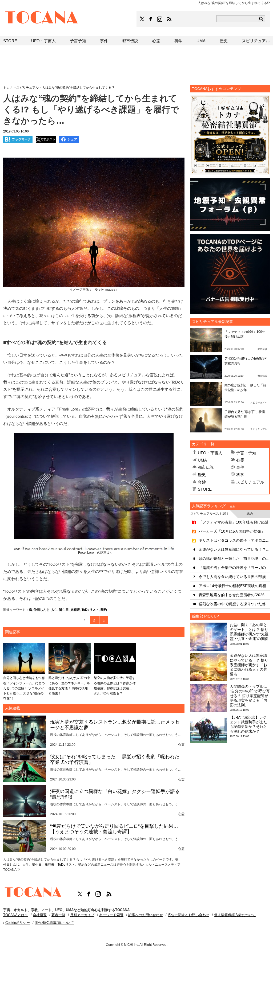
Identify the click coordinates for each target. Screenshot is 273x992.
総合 (250, 513)
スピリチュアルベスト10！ (209, 513)
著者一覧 (58, 915)
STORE (205, 489)
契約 (104, 610)
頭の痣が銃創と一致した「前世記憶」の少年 (234, 558)
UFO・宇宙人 (210, 453)
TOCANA (41, 18)
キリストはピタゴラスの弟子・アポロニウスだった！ (234, 540)
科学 (240, 474)
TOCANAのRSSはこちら (169, 19)
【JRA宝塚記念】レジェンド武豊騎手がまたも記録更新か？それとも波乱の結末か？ (248, 724)
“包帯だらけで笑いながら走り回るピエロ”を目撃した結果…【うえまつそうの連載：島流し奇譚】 (114, 829)
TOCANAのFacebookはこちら (151, 19)
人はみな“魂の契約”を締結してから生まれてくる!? (78, 87)
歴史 (202, 474)
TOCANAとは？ (15, 915)
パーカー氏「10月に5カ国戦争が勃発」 (232, 531)
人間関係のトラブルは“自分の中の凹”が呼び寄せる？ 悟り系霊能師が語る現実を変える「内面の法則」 (250, 695)
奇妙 (202, 482)
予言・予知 (246, 453)
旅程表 (75, 610)
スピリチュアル (250, 482)
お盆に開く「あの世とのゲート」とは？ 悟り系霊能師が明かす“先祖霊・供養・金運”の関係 (249, 632)
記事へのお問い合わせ (145, 915)
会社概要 (40, 915)
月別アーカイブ (82, 915)
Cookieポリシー (17, 923)
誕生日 (64, 610)
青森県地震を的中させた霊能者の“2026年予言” (234, 595)
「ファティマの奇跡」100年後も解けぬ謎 (233, 522)
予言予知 (78, 40)
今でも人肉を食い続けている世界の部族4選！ (234, 577)
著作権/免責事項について (54, 923)
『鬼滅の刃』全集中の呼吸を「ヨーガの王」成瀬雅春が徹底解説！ (234, 567)
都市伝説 (206, 467)
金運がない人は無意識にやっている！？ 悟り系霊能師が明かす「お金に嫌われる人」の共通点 (234, 549)
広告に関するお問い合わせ (188, 915)
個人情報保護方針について (235, 915)
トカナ (8, 87)
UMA (202, 460)
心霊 (240, 460)
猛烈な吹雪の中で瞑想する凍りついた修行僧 (234, 604)
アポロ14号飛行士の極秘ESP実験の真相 (232, 586)
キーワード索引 (111, 915)
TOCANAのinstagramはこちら (160, 19)
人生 (54, 610)
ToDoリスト (90, 610)
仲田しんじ (42, 610)
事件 (240, 467)
